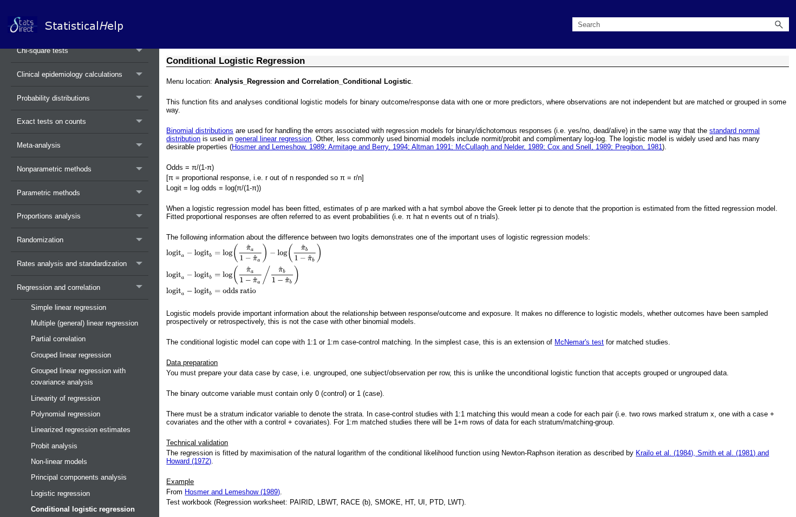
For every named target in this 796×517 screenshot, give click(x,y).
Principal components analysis (79, 477)
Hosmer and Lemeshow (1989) (232, 492)
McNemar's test (579, 342)
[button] (779, 24)
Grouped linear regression (71, 355)
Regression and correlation (58, 287)
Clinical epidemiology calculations (69, 74)
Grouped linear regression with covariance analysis (78, 376)
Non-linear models (59, 462)
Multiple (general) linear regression (84, 323)
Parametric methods (48, 193)
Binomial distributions (199, 131)
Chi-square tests (42, 51)
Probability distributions (53, 98)
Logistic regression (60, 493)
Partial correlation (58, 339)
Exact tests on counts (51, 121)
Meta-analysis (39, 145)
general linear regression (273, 139)
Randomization (40, 240)
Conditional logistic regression (83, 509)
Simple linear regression (68, 307)
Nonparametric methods (54, 169)
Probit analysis (54, 446)
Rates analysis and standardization (72, 264)
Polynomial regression (65, 414)
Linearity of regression (65, 398)
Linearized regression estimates (81, 430)
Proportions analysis (49, 216)
